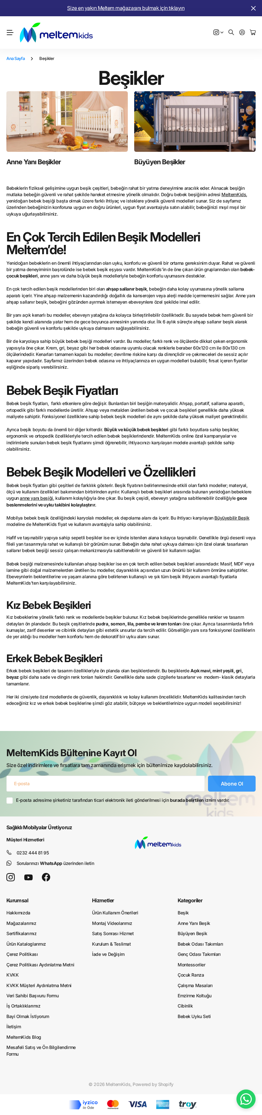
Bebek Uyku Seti (194, 1016)
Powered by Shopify (153, 1084)
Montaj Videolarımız (112, 923)
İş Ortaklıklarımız (23, 1005)
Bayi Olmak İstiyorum (27, 1016)
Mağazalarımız (21, 923)
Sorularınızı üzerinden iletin (55, 863)
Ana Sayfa (15, 58)
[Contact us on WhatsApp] (246, 1099)
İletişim (13, 1026)
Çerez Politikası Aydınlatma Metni (40, 964)
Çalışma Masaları (195, 985)
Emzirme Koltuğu (195, 995)
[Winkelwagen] (253, 32)
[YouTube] (28, 877)
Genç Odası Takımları (199, 954)
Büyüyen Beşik (192, 933)
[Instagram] (10, 877)
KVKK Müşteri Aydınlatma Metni (39, 985)
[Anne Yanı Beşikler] (67, 121)
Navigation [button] (9, 33)
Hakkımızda (18, 912)
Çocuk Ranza (191, 975)
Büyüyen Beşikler (159, 162)
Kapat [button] (253, 8)
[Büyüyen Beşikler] (195, 121)
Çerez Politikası (22, 954)
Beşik (183, 912)
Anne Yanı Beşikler (33, 162)
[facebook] (46, 877)
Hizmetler (103, 900)
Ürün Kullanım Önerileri (115, 912)
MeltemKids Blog (23, 1037)
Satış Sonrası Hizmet (113, 933)
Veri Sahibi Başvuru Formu (32, 995)
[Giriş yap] (242, 32)
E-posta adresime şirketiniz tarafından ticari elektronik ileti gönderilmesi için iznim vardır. (122, 800)
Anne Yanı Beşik (194, 923)
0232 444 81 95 (33, 852)
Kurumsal (17, 900)
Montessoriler (191, 964)
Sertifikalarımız (21, 933)
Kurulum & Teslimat (111, 944)
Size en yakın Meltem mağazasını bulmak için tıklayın (125, 8)
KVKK (12, 975)
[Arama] (231, 32)
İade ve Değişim (108, 954)
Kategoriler (190, 900)
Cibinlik (185, 1005)
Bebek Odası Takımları (200, 944)
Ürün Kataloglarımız (26, 944)
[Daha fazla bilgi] (218, 32)
